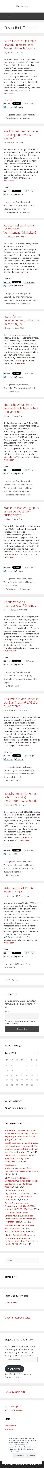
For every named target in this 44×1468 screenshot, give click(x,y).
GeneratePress (35, 1464)
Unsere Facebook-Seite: (18, 1317)
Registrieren (10, 1425)
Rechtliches (18, 777)
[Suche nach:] (22, 1260)
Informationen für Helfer (15, 209)
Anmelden (9, 1429)
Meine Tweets (11, 1302)
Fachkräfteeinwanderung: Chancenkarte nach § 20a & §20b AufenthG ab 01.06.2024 (20, 1206)
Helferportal (28, 205)
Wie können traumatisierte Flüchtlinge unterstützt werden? (21, 134)
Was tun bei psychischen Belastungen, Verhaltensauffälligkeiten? (20, 228)
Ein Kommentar (13, 780)
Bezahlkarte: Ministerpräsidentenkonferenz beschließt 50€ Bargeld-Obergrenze (21, 1168)
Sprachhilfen (9, 967)
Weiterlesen (9, 93)
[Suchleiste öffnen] (40, 16)
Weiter (16, 980)
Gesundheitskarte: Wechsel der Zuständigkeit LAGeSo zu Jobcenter (21, 702)
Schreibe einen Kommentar (18, 118)
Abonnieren (14, 1368)
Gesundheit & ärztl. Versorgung (17, 297)
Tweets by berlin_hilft (15, 1391)
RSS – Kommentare (13, 1410)
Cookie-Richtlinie (14, 1451)
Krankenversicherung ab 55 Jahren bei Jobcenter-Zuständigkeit (21, 511)
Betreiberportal (23, 202)
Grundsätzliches (30, 300)
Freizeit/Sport (10, 484)
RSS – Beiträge (11, 1406)
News (28, 964)
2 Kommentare (12, 686)
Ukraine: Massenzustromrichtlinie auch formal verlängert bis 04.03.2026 (20, 1158)
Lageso (7, 682)
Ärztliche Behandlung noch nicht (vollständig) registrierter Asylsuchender (21, 797)
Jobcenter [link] (23, 529)
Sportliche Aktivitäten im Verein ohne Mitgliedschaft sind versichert (21, 408)
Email (7, 1011)
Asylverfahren (22, 384)
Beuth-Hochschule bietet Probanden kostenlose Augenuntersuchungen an (20, 44)
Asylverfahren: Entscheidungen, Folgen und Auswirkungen (22, 320)
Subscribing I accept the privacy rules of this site (20, 1022)
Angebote (10, 114)
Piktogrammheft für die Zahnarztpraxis (18, 890)
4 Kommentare (12, 391)
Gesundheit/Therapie (25, 114)
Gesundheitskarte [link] (11, 722)
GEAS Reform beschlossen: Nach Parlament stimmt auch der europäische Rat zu (19, 1228)
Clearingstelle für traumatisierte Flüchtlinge (20, 603)
